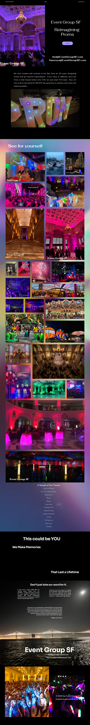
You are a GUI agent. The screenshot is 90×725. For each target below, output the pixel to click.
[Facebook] (58, 676)
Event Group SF (10, 1)
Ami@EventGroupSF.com (67, 56)
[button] (77, 2)
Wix (80, 699)
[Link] (63, 676)
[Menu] (45, 2)
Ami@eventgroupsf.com (58, 655)
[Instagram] (61, 676)
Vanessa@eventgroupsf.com (58, 658)
